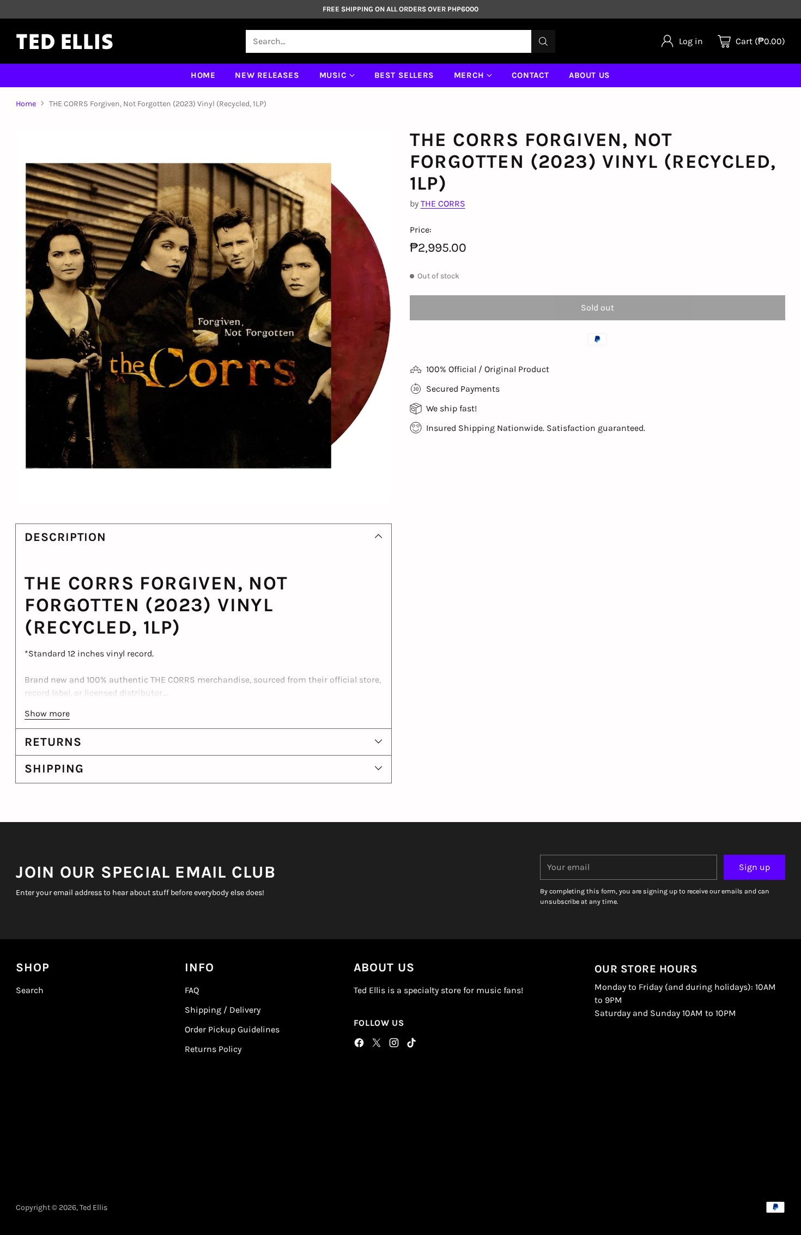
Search (30, 990)
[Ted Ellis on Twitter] (376, 1044)
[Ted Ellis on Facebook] (359, 1044)
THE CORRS (443, 203)
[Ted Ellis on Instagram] (393, 1044)
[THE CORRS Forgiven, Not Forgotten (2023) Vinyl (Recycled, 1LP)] (203, 316)
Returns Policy (213, 1049)
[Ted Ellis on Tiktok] (411, 1044)
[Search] (543, 41)
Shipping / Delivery (222, 1010)
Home (26, 103)
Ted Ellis (93, 1207)
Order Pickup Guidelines (232, 1029)
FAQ (192, 990)
